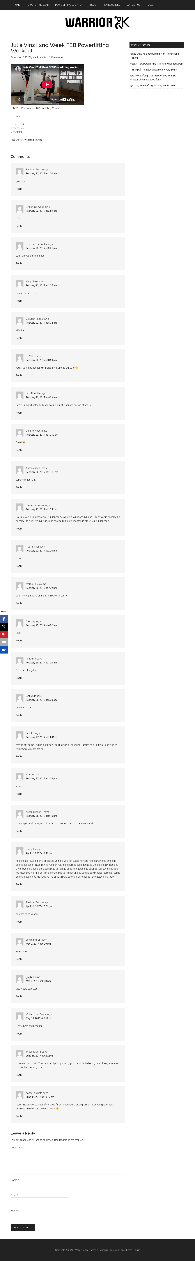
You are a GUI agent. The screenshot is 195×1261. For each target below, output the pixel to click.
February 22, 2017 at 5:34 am (41, 322)
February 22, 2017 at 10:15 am (42, 472)
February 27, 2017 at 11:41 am (42, 737)
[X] (4, 627)
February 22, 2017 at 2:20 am (41, 173)
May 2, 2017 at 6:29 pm (38, 943)
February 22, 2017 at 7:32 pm (41, 588)
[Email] (4, 642)
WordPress (126, 1250)
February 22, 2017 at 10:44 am (42, 509)
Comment (17, 1147)
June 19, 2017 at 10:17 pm (40, 1097)
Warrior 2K (97, 23)
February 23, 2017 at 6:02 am (41, 625)
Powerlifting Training (32, 140)
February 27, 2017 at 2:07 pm (41, 778)
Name (15, 1180)
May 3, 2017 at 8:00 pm (38, 981)
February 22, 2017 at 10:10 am (42, 434)
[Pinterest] (4, 634)
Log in (137, 1250)
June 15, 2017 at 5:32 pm (39, 1055)
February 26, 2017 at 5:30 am (41, 699)
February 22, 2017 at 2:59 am (41, 210)
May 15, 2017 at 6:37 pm (39, 1018)
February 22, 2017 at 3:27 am (41, 285)
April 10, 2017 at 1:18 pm (39, 853)
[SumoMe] (4, 650)
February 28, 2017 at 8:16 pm (41, 815)
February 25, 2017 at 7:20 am (41, 662)
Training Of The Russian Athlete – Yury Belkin (153, 69)
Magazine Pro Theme (85, 1250)
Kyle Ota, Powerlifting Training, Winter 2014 (152, 85)
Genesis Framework (109, 1250)
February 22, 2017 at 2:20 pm (41, 550)
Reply (19, 188)
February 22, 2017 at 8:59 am (41, 360)
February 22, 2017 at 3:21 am (41, 248)
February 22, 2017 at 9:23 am (41, 397)
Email (14, 1195)
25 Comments (56, 57)
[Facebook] (4, 619)
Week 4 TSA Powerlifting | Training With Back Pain (156, 63)
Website (15, 1210)
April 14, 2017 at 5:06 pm (39, 906)
